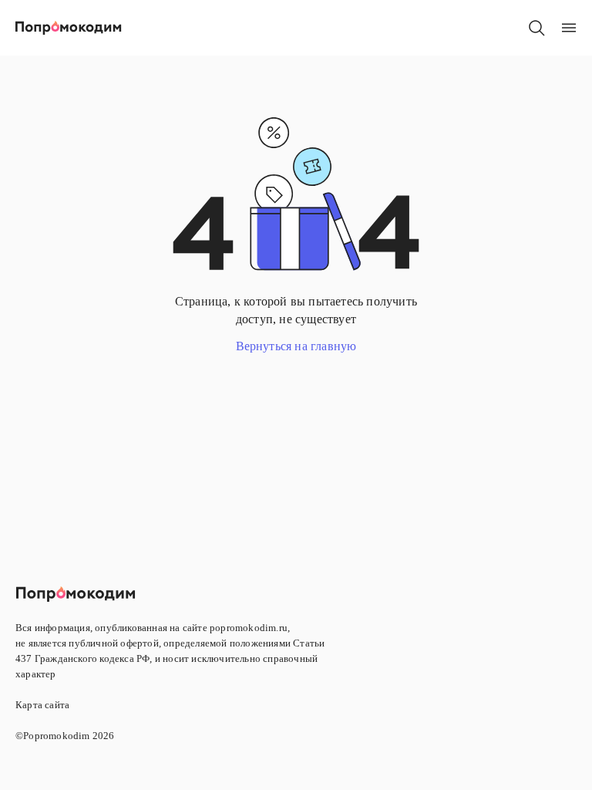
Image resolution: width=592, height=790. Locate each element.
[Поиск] (536, 27)
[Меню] (569, 27)
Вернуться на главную (296, 346)
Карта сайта (42, 705)
